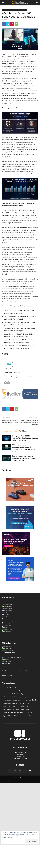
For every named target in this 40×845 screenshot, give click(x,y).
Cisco (21, 691)
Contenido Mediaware (12, 373)
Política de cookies (7, 837)
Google (20, 697)
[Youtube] (30, 771)
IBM (27, 700)
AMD (9, 688)
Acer (4, 688)
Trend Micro (20, 716)
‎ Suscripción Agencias (20, 758)
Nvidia (22, 709)
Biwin (28, 688)
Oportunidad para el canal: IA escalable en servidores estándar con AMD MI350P (24, 458)
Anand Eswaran (16, 688)
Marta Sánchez (7, 709)
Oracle (27, 709)
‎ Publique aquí (20, 756)
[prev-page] (3, 465)
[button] (3, 2)
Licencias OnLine (24, 706)
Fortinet (14, 697)
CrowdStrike (6, 694)
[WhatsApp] (16, 24)
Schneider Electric (18, 712)
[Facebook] (4, 24)
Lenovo (13, 706)
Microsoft (15, 709)
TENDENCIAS (16, 7)
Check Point (15, 691)
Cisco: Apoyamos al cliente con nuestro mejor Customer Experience (29, 422)
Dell (12, 694)
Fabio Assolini (7, 697)
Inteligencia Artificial (10, 703)
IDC (30, 700)
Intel (34, 700)
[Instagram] (15, 771)
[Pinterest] (12, 24)
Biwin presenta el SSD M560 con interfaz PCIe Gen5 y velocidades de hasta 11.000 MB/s (25, 438)
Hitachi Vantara (17, 700)
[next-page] (6, 465)
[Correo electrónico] (5, 382)
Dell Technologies (19, 694)
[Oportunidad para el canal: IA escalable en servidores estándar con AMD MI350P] (6, 458)
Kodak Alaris (6, 706)
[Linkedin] (20, 771)
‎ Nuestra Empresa (20, 752)
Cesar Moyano (7, 691)
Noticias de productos (7, 10)
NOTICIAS (4, 7)
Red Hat (6, 713)
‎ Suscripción (20, 754)
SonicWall (30, 713)
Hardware (16, 10)
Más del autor (23, 431)
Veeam (27, 716)
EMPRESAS (26, 7)
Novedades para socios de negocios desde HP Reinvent (10, 421)
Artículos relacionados (9, 431)
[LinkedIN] (8, 382)
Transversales (23, 10)
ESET (27, 694)
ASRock (24, 688)
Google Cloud (26, 697)
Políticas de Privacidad (20, 778)
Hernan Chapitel (7, 700)
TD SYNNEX (12, 716)
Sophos (5, 716)
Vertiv (33, 716)
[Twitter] (8, 24)
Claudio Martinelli (28, 691)
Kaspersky (24, 703)
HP (23, 700)
